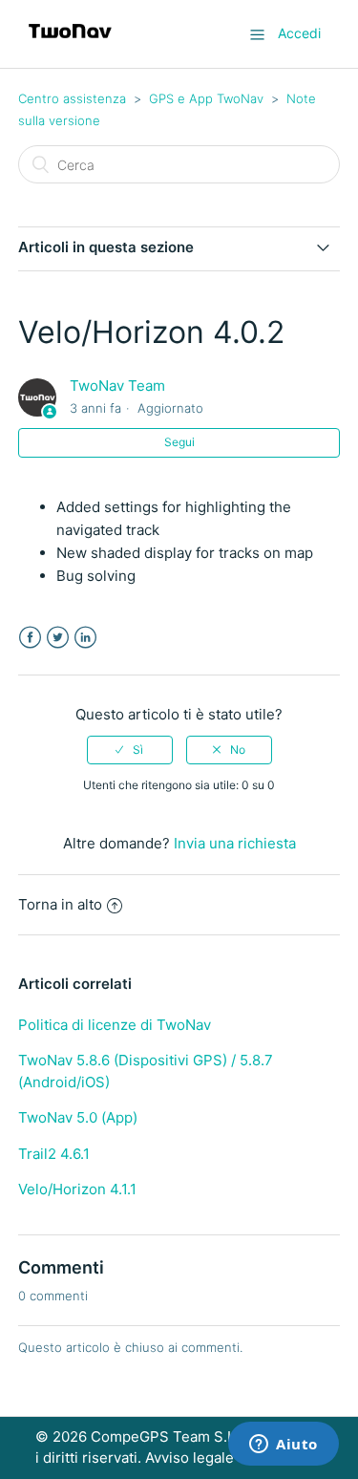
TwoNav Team (117, 385)
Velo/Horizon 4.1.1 (77, 1189)
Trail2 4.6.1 (54, 1154)
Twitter (58, 638)
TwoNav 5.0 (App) (77, 1117)
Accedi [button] (299, 33)
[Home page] (70, 43)
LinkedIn (85, 638)
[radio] (130, 750)
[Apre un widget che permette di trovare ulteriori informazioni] (283, 1445)
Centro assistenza (72, 98)
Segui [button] (179, 442)
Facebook (30, 638)
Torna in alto (60, 904)
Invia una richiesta (235, 843)
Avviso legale (189, 1457)
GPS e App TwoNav (206, 98)
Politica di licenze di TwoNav (114, 1025)
